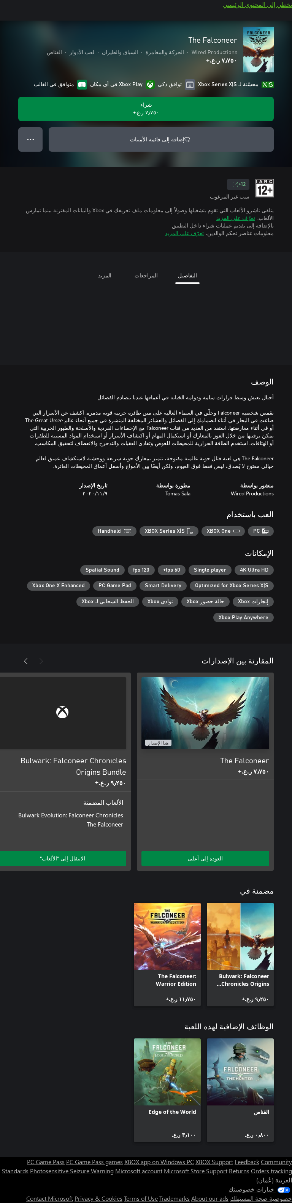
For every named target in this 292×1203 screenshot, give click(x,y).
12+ (242, 184)
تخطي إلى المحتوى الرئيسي (257, 4)
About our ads (210, 1198)
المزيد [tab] (104, 275)
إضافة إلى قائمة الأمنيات (157, 139)
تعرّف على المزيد (235, 217)
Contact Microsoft (49, 1198)
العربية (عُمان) (274, 1180)
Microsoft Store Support (195, 1171)
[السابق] (41, 661)
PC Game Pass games (94, 1162)
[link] (240, 954)
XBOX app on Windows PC (159, 1162)
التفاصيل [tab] (187, 275)
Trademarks (174, 1198)
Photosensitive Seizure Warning (72, 1171)
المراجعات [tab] (146, 275)
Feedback (247, 1162)
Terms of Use (141, 1198)
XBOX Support (214, 1162)
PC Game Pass (46, 1162)
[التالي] (25, 661)
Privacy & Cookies (98, 1198)
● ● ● (30, 139)
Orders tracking (271, 1171)
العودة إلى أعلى (205, 858)
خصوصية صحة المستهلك (261, 1198)
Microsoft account (138, 1171)
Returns (239, 1171)
